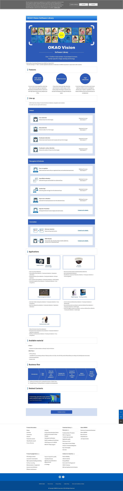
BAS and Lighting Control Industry (70, 467)
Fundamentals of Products (69, 432)
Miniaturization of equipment (33, 465)
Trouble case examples (68, 437)
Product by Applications (32, 453)
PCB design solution (31, 456)
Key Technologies (66, 447)
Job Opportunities (85, 438)
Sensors (28, 436)
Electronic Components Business (88, 430)
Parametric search (31, 438)
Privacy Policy (58, 483)
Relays (28, 430)
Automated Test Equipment (69, 463)
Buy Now (47, 430)
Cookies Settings (74, 4)
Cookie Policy (66, 483)
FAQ (121, 412)
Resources (65, 430)
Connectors (29, 434)
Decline (83, 4)
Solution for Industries (68, 453)
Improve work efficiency (32, 467)
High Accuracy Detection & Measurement (50, 461)
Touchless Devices (49, 458)
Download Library (67, 427)
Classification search (31, 440)
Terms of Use (50, 483)
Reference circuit (66, 441)
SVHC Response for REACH (51, 442)
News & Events (84, 434)
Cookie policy (57, 7)
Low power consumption (32, 458)
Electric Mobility (66, 456)
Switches (29, 432)
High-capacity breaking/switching (34, 460)
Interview (65, 449)
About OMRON (84, 432)
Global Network (84, 436)
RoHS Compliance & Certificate (51, 440)
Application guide (66, 439)
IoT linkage (47, 464)
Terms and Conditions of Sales (78, 483)
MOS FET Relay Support (50, 444)
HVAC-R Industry (66, 465)
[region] (61, 4)
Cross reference (30, 443)
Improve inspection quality (50, 456)
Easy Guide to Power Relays (69, 443)
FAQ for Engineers (67, 435)
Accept (93, 4)
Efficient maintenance (31, 469)
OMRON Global (42, 483)
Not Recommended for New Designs (51, 435)
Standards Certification (50, 438)
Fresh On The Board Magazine (69, 445)
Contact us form (61, 412)
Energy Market (66, 460)
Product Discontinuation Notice (51, 432)
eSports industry (66, 458)
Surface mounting (31, 463)
